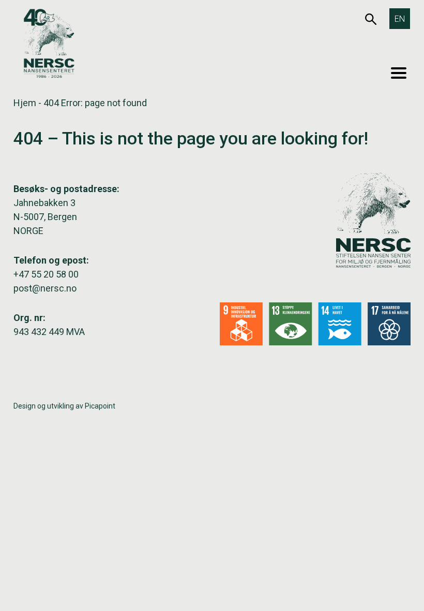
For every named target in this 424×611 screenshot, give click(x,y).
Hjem (24, 102)
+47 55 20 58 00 (46, 274)
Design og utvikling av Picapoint (64, 406)
